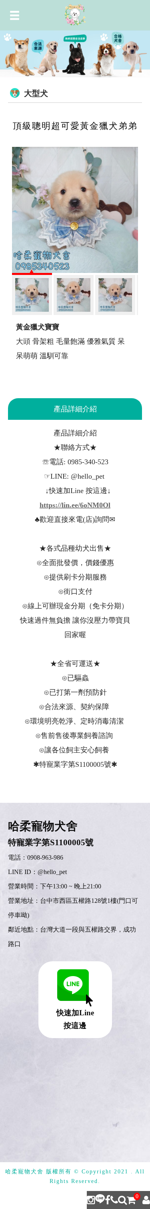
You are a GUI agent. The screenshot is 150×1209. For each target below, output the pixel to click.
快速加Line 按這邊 (75, 1019)
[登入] (146, 1200)
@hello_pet (52, 872)
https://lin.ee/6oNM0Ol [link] (75, 505)
